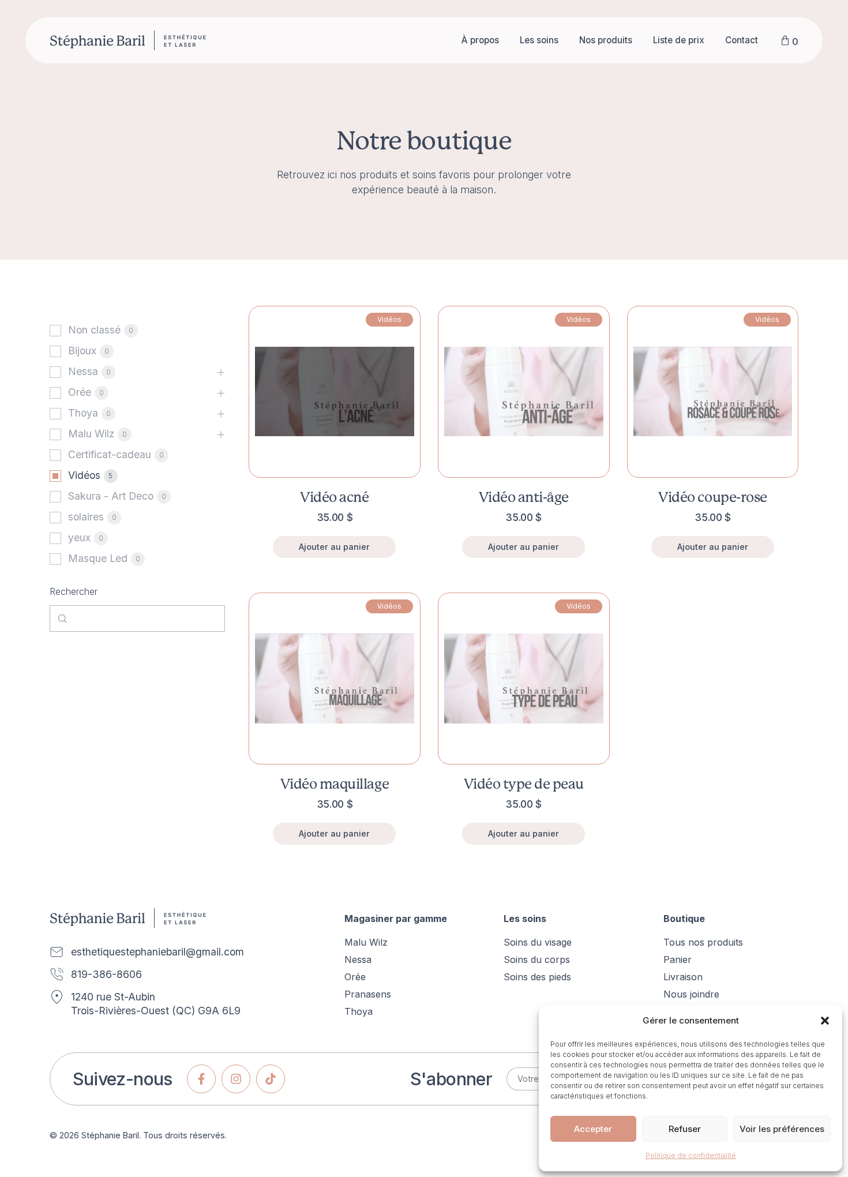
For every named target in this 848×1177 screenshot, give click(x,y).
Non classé (94, 330)
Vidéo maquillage (334, 784)
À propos (480, 40)
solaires (86, 517)
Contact (741, 40)
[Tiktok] (270, 1078)
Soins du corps (537, 959)
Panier (677, 959)
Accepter (593, 1128)
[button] (825, 1020)
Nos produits (605, 40)
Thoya (83, 413)
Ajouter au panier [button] (334, 547)
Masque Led (97, 558)
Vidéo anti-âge (524, 497)
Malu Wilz (91, 434)
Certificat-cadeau (109, 454)
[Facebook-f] (201, 1078)
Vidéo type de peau (524, 784)
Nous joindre (691, 994)
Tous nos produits (703, 942)
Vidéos (84, 475)
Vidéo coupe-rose (712, 497)
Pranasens (367, 994)
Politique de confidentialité (691, 1155)
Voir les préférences (782, 1128)
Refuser (685, 1128)
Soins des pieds (537, 977)
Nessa (83, 371)
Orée (79, 392)
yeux (79, 537)
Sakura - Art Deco (110, 496)
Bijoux (82, 350)
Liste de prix (678, 40)
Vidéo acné (334, 497)
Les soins (539, 40)
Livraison (683, 977)
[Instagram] (236, 1078)
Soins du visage (538, 942)
